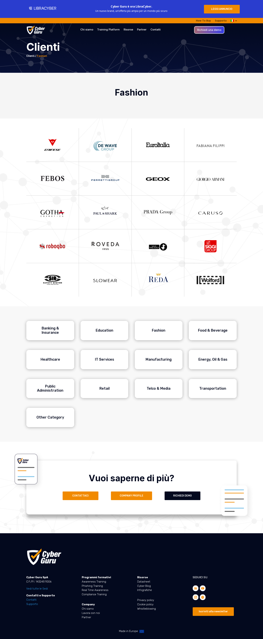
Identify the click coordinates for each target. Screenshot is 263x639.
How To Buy (203, 20)
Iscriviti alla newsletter (213, 611)
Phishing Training (92, 586)
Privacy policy (145, 600)
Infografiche (144, 590)
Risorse (128, 29)
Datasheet (143, 581)
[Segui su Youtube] (203, 588)
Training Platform (108, 29)
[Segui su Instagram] (195, 597)
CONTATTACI (80, 495)
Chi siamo (86, 29)
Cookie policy (145, 604)
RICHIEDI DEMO (182, 495)
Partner (142, 29)
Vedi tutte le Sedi (37, 588)
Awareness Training (94, 581)
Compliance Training (94, 594)
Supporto (221, 20)
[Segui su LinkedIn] (195, 588)
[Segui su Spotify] (203, 597)
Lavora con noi (91, 613)
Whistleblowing (146, 608)
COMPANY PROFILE (131, 495)
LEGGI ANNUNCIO (221, 9)
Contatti (155, 29)
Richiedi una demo (209, 30)
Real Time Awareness (95, 590)
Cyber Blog (144, 586)
